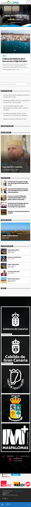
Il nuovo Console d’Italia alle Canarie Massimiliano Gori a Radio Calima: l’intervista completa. (15, 108)
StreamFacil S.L (18, 491)
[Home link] (10, 2)
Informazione (6, 233)
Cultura (5, 164)
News (4, 56)
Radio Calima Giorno (10, 236)
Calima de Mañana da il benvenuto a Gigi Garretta (14, 60)
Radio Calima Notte (13, 250)
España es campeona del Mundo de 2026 (14, 119)
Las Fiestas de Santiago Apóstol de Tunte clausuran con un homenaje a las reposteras (18, 205)
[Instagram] (5, 498)
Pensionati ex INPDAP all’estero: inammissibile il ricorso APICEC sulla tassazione (18, 190)
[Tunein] (3, 498)
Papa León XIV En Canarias (12, 167)
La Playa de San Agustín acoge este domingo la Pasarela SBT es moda (18, 183)
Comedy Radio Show (14, 271)
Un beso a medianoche (14, 257)
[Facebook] (7, 498)
